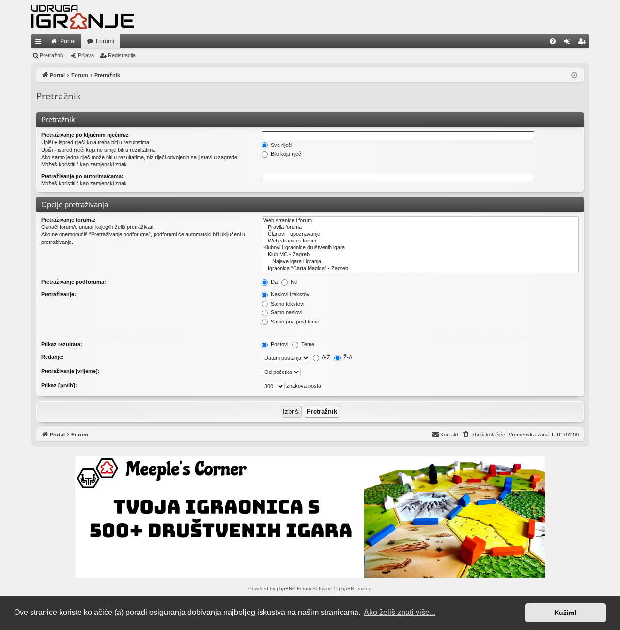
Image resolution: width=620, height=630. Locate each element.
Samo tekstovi (286, 304)
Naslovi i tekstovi (289, 294)
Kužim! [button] (565, 612)
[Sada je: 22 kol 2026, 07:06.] (574, 75)
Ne (293, 282)
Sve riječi (280, 145)
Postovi (278, 344)
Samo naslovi (285, 312)
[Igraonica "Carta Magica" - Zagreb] (420, 268)
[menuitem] (552, 41)
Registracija (122, 55)
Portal (68, 41)
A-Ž (325, 357)
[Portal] (82, 17)
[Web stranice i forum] (420, 220)
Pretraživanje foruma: (68, 220)
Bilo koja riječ (285, 154)
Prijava (86, 55)
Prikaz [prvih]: (59, 385)
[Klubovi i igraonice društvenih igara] (420, 247)
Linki (40, 43)
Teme (307, 344)
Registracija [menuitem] (583, 43)
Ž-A (347, 357)
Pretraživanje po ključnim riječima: (85, 135)
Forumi (105, 41)
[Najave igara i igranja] (420, 261)
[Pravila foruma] (420, 227)
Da (273, 282)
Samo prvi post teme (294, 321)
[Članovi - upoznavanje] (420, 234)
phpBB (284, 588)
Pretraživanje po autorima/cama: (82, 176)
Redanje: (52, 357)
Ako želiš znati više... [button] (399, 612)
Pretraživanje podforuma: (73, 282)
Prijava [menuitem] (569, 43)
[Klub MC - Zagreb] (420, 254)
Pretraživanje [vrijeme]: (70, 371)
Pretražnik (52, 55)
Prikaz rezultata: (61, 344)
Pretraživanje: (58, 294)
